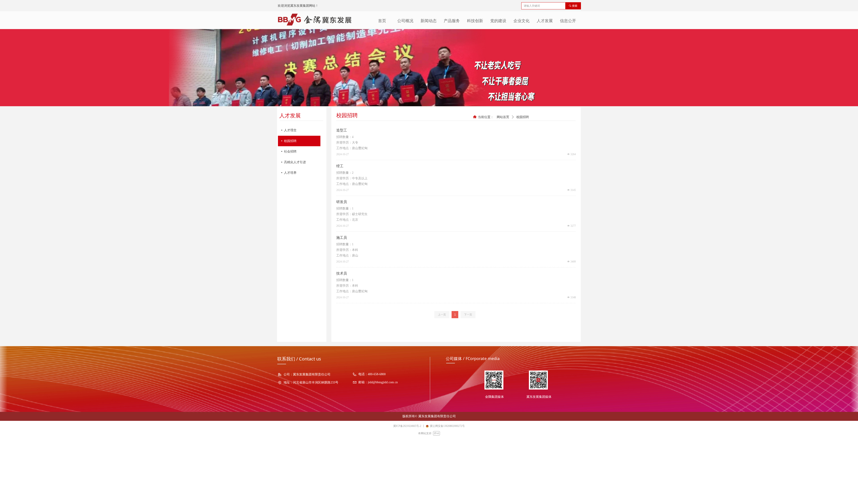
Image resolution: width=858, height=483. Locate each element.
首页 (382, 21)
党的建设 (498, 21)
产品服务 (452, 21)
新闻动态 (429, 21)
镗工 (339, 166)
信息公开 (568, 21)
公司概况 (405, 21)
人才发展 (545, 21)
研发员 (341, 202)
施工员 (341, 237)
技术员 (341, 273)
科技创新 (475, 21)
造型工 (341, 130)
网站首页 (503, 117)
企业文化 (521, 21)
